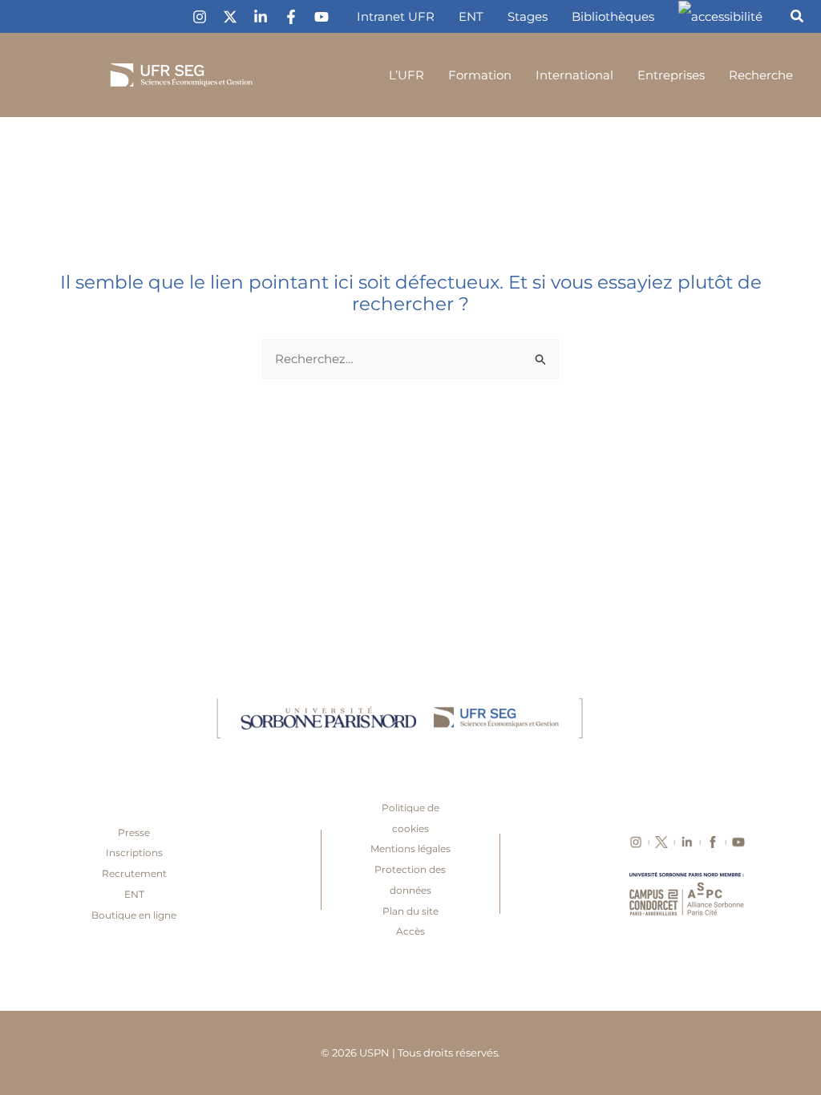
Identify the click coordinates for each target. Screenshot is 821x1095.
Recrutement (134, 873)
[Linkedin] (260, 17)
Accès (410, 931)
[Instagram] (199, 17)
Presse (134, 832)
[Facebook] (291, 17)
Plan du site (410, 911)
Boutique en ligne (133, 915)
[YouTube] (321, 17)
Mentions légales (410, 848)
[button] (798, 18)
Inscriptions (134, 853)
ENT (134, 894)
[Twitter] (230, 17)
